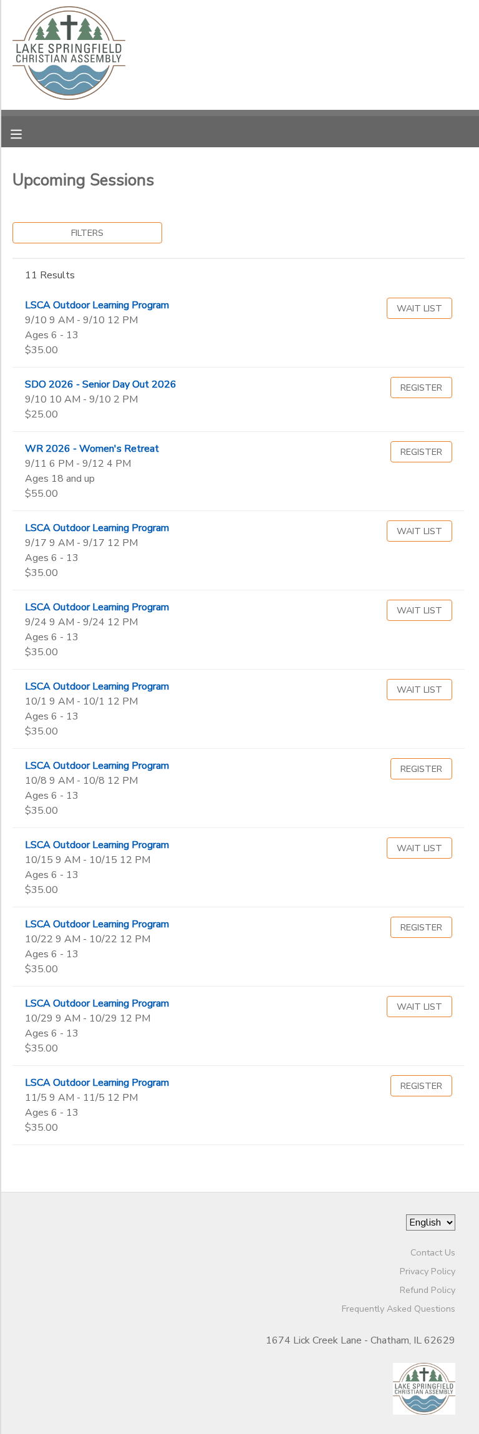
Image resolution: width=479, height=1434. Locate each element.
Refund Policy (427, 1290)
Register (421, 387)
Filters (87, 233)
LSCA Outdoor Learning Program (97, 305)
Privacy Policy (427, 1271)
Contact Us (432, 1252)
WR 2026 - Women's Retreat (92, 449)
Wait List (419, 308)
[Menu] (25, 133)
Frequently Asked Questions (398, 1308)
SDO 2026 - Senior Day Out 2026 (101, 384)
